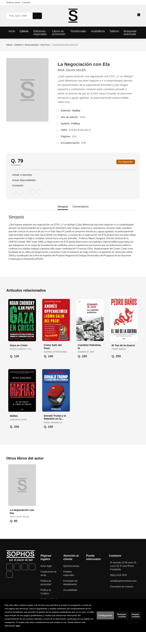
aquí (18, 626)
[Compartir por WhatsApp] (26, 192)
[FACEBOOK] (9, 567)
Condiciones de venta (48, 573)
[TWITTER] (17, 567)
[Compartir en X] (19, 192)
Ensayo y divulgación (26, 45)
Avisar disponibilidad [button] (24, 180)
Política (45, 45)
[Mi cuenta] (139, 15)
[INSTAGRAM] (24, 567)
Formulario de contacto (121, 586)
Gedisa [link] (76, 110)
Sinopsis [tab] (62, 206)
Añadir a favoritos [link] (22, 174)
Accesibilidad (70, 590)
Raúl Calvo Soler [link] (72, 70)
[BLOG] (9, 574)
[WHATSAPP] (32, 567)
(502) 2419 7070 (118, 575)
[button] (137, 15)
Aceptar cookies (136, 615)
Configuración (105, 615)
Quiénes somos (13, 2)
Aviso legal (46, 566)
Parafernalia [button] (78, 31)
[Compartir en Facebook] (13, 192)
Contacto (26, 2)
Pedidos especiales (68, 573)
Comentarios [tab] (81, 206)
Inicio (9, 45)
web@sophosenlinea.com (123, 581)
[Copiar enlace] (38, 192)
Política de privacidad (45, 583)
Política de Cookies (45, 592)
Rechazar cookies (122, 615)
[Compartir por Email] (32, 192)
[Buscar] (37, 16)
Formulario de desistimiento (70, 583)
